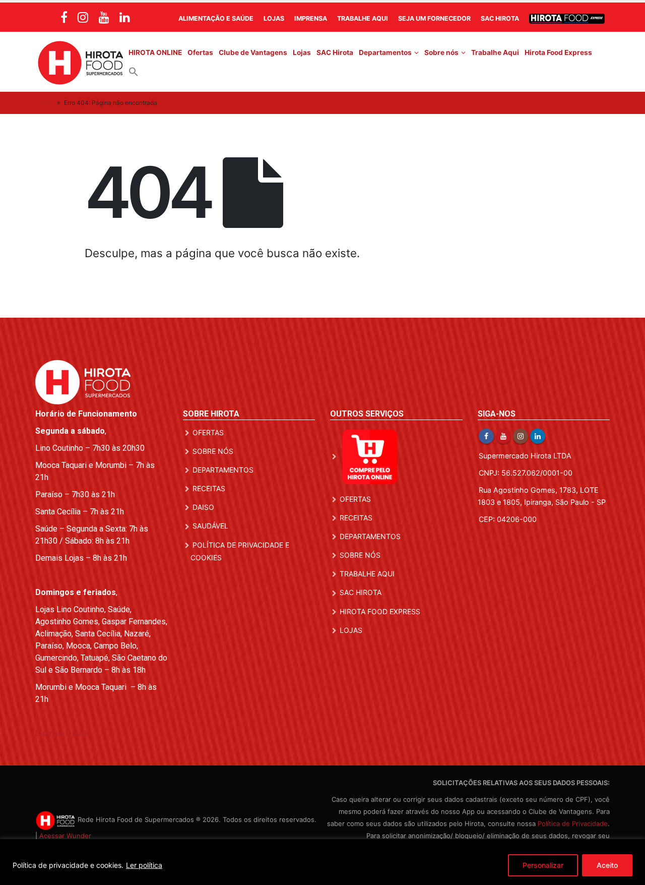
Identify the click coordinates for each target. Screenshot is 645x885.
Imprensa (310, 18)
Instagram (520, 436)
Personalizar (543, 865)
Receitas (208, 488)
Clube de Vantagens (253, 52)
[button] (133, 71)
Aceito (607, 865)
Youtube (503, 436)
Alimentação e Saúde (215, 18)
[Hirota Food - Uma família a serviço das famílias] (80, 61)
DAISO (203, 507)
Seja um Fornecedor (434, 18)
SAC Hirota (500, 18)
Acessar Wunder (65, 836)
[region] (322, 862)
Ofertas (200, 52)
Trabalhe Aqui (362, 18)
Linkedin (537, 436)
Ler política (144, 865)
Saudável (210, 525)
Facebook (486, 436)
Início (45, 102)
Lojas (274, 18)
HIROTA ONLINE (155, 52)
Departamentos (385, 52)
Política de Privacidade (573, 823)
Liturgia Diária (62, 733)
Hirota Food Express (558, 52)
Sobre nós (441, 52)
